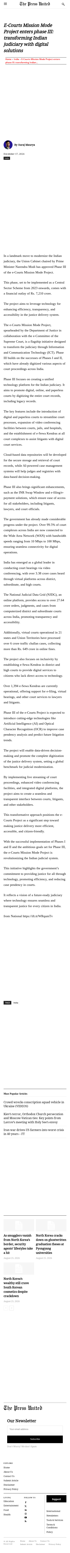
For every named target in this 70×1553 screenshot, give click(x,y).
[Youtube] (25, 1517)
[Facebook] (18, 166)
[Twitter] (25, 1505)
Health (7, 1514)
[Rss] (25, 1521)
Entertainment (11, 1505)
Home (8, 59)
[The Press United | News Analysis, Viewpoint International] (40, 4)
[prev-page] (6, 1308)
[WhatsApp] (43, 166)
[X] (26, 166)
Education (9, 1501)
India (16, 59)
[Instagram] (25, 1513)
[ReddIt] (35, 166)
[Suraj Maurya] (9, 144)
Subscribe (35, 1439)
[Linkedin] (51, 166)
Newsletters (52, 1515)
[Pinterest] (59, 166)
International (53, 1511)
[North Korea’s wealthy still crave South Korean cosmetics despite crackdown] (19, 1268)
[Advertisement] (35, 101)
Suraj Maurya (26, 144)
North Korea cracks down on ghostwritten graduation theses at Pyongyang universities (51, 1244)
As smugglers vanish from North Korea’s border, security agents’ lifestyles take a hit (18, 1244)
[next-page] (11, 1308)
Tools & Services (54, 1520)
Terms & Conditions (51, 1526)
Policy (49, 1532)
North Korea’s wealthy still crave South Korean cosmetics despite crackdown (16, 1287)
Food (6, 1510)
